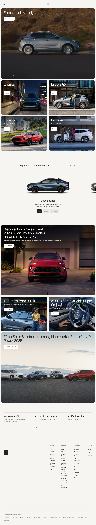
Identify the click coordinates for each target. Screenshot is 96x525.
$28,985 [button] (56, 206)
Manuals (76, 472)
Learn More (55, 313)
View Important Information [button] (9, 75)
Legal (45, 517)
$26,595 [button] (59, 88)
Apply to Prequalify (64, 479)
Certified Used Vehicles (52, 464)
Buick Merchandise (64, 486)
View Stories (8, 309)
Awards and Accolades (11, 347)
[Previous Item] (71, 165)
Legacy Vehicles (52, 459)
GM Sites (22, 517)
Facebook (89, 449)
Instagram (89, 455)
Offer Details (54, 211)
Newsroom (7, 517)
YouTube (89, 452)
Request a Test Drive (64, 474)
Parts (75, 469)
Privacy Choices (81, 517)
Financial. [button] (36, 240)
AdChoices (6, 520)
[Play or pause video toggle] (90, 74)
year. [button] (60, 240)
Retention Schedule (54, 517)
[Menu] (4, 4)
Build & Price (63, 455)
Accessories (64, 483)
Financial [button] (69, 203)
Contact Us (77, 478)
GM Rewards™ (77, 459)
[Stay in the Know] (6, 452)
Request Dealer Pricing (63, 469)
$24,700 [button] (12, 88)
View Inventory (9, 245)
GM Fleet (29, 517)
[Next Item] (74, 165)
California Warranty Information (77, 464)
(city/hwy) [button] (58, 204)
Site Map (14, 517)
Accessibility (37, 517)
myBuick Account (76, 450)
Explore (7, 93)
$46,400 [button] (59, 124)
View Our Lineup (9, 19)
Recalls (76, 475)
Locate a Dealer (63, 464)
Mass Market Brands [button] (66, 336)
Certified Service (76, 455)
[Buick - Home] (48, 2)
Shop (39, 211)
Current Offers (63, 459)
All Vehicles (52, 450)
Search (52, 469)
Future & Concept (52, 455)
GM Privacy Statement (68, 517)
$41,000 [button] (12, 124)
